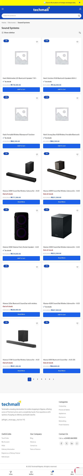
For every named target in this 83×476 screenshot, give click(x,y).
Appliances (62, 413)
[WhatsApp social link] (77, 443)
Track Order (5, 438)
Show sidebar (9, 33)
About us (33, 442)
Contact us (33, 446)
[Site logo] (41, 9)
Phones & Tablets (64, 410)
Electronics (12, 23)
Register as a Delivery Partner (11, 453)
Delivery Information (8, 449)
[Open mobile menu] (3, 9)
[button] (21, 89)
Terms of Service (35, 449)
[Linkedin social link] (72, 443)
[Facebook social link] (61, 443)
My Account (5, 442)
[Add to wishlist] (37, 42)
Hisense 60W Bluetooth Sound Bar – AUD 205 (59, 360)
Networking (62, 421)
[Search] (79, 15)
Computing (62, 406)
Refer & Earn (5, 457)
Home (4, 23)
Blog (31, 438)
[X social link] (66, 443)
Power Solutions (64, 425)
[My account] (80, 9)
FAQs (3, 446)
